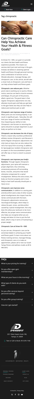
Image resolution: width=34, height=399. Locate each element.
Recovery (8, 377)
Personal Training (8, 371)
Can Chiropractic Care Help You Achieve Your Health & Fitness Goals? (16, 43)
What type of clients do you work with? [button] (13, 284)
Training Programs (8, 374)
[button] (31, 4)
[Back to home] (6, 4)
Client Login (25, 371)
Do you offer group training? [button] (12, 299)
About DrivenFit (8, 381)
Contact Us (26, 374)
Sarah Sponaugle (13, 53)
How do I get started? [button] (9, 305)
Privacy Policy (20, 390)
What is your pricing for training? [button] (13, 263)
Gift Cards (26, 381)
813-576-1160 (25, 341)
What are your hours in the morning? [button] (15, 277)
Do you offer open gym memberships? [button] (10, 270)
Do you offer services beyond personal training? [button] (12, 292)
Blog (25, 377)
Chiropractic (15, 54)
